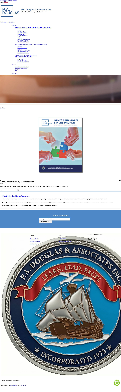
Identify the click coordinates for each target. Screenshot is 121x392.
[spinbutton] (9, 190)
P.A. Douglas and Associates (7, 22)
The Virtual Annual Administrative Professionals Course (31, 44)
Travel (19, 36)
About (14, 64)
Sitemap (10, 0)
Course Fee (21, 34)
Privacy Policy (33, 244)
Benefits (20, 30)
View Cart (2, 108)
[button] (18, 189)
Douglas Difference (23, 62)
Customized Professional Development (26, 55)
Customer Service (34, 239)
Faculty (20, 38)
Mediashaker (13, 385)
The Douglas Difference (21, 67)
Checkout (14, 0)
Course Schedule (22, 33)
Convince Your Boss (23, 41)
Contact (5, 0)
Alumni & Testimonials (21, 68)
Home (1, 0)
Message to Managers (24, 39)
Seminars (14, 25)
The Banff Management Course (23, 57)
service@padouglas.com (65, 241)
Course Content (22, 31)
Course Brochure (23, 40)
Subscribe (45, 221)
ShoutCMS (23, 385)
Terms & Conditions (35, 241)
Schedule (20, 59)
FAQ (16, 70)
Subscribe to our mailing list (60, 215)
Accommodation (22, 35)
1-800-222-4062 (63, 239)
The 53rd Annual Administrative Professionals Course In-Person (33, 28)
